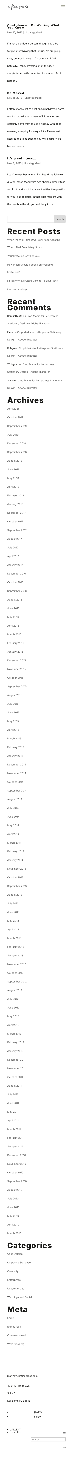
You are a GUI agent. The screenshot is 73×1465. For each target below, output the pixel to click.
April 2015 (13, 729)
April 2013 (13, 929)
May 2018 (13, 478)
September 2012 (17, 981)
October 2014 (15, 781)
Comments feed (16, 1335)
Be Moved (15, 93)
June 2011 (13, 1103)
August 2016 (14, 599)
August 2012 (14, 990)
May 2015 (13, 721)
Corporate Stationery (19, 1262)
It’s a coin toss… (21, 158)
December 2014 (16, 764)
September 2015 (17, 686)
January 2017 (15, 564)
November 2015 (16, 668)
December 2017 (16, 512)
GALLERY (15, 1429)
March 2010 (14, 1233)
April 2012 (13, 1024)
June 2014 (13, 816)
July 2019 (13, 434)
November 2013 (16, 868)
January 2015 (15, 755)
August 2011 (14, 1085)
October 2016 (15, 582)
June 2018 (13, 469)
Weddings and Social (19, 1297)
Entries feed (14, 1326)
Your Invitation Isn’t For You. (23, 255)
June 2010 (13, 1207)
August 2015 (14, 695)
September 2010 (17, 1181)
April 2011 (13, 1120)
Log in (10, 1317)
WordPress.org (15, 1343)
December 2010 (16, 1155)
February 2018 (15, 495)
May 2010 (13, 1215)
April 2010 (13, 1224)
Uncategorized (33, 32)
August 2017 (14, 538)
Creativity (12, 1271)
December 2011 (16, 1059)
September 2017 (17, 530)
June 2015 (13, 712)
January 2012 (15, 1050)
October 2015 (15, 677)
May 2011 (12, 1111)
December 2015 (16, 660)
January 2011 (15, 1146)
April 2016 (13, 625)
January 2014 (15, 859)
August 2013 (14, 894)
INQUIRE (16, 1431)
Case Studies (15, 1253)
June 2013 (13, 912)
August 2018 (14, 460)
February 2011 (15, 1137)
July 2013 (13, 903)
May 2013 (13, 920)
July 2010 (13, 1198)
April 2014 (13, 833)
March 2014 (14, 842)
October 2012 (15, 972)
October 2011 (15, 1076)
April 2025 (13, 408)
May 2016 (13, 616)
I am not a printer (17, 289)
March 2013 (14, 938)
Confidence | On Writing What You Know (33, 26)
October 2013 (15, 877)
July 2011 (12, 1094)
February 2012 (15, 1042)
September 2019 (17, 425)
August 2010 (14, 1189)
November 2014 (16, 773)
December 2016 (16, 573)
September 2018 (17, 451)
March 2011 (14, 1129)
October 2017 (15, 521)
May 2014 (13, 825)
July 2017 (12, 547)
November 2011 (16, 1068)
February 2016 (15, 642)
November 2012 (16, 964)
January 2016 (15, 651)
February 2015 (15, 747)
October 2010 (15, 1172)
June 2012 (13, 1007)
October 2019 (15, 417)
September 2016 (17, 590)
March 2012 (14, 1033)
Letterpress (14, 1279)
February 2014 (15, 851)
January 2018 (15, 504)
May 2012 (13, 1016)
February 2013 (15, 946)
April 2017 (13, 556)
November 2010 (16, 1163)
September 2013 (17, 886)
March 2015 (14, 738)
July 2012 (13, 998)
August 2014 (14, 799)
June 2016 (13, 608)
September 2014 (17, 790)
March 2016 (14, 634)
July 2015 (12, 703)
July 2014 (13, 807)
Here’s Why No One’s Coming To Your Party (32, 280)
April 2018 (13, 486)
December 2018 (16, 443)
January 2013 (15, 955)
